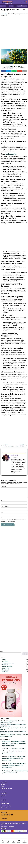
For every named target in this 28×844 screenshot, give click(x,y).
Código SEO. (11, 826)
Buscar (1, 651)
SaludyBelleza (6, 670)
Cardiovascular (11, 154)
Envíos (2, 786)
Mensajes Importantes (8, 663)
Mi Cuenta (3, 799)
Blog (6, 14)
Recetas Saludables (7, 666)
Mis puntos (3, 795)
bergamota (5, 79)
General (4, 659)
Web (2, 512)
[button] (25, 2)
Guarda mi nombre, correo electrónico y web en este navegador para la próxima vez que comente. (14, 520)
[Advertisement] (14, 33)
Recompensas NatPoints (6, 788)
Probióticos (5, 664)
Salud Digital (5, 668)
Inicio (2, 14)
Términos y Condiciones (6, 808)
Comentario (3, 486)
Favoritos (3, 797)
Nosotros (3, 784)
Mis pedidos (3, 793)
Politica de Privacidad (6, 806)
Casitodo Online (6, 741)
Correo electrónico (5, 506)
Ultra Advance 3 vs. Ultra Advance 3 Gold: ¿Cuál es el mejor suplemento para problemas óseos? (14, 743)
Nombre (3, 500)
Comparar (3, 801)
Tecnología (5, 671)
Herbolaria (10, 66)
